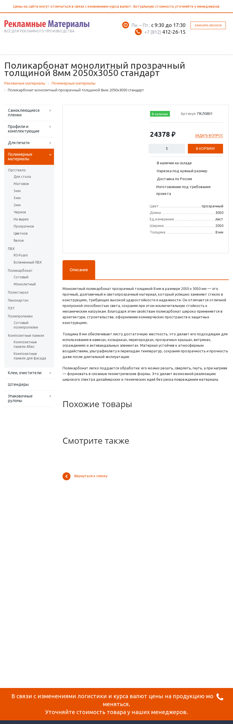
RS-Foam (21, 255)
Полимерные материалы (20, 156)
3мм (17, 198)
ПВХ (11, 249)
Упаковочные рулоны (20, 398)
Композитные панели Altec (25, 344)
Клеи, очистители (24, 373)
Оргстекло (17, 170)
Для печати (19, 142)
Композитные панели (26, 335)
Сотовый (21, 277)
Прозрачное (24, 226)
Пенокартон (18, 300)
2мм (17, 205)
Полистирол (18, 292)
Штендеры (18, 384)
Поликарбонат (20, 270)
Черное (20, 212)
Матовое (21, 184)
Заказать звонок (208, 25)
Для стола (22, 176)
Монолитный (25, 284)
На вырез (21, 219)
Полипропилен (20, 316)
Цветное (21, 233)
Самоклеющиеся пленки (23, 112)
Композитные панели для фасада (30, 356)
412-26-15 (165, 32)
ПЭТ (11, 308)
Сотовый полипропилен (26, 325)
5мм (17, 191)
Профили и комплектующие (23, 128)
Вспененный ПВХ (28, 262)
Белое (19, 240)
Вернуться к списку (90, 476)
